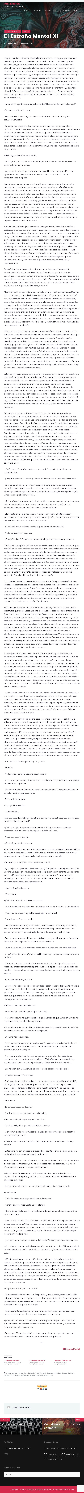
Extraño (6, 1375)
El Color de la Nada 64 (53, 1459)
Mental (39, 1375)
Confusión (31, 1373)
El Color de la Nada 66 (53, 1454)
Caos (25, 1373)
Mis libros (49, 11)
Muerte (44, 1375)
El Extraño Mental (13, 31)
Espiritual (71, 1373)
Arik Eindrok (12, 3)
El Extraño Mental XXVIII (37, 1361)
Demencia (43, 1373)
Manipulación (31, 1375)
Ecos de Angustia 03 (52, 1448)
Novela (26, 31)
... (32, 1409)
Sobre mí (37, 11)
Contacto (65, 11)
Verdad (50, 1375)
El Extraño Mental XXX (11, 1361)
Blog (76, 11)
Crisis (37, 1373)
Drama (64, 1373)
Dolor (60, 1373)
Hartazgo (13, 1375)
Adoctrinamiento (12, 1373)
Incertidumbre (22, 1375)
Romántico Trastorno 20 (62, 1361)
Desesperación (52, 1373)
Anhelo (20, 1373)
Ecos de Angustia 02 (68, 1448)
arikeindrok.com (45, 1490)
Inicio (26, 11)
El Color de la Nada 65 (70, 1454)
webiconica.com (68, 1490)
